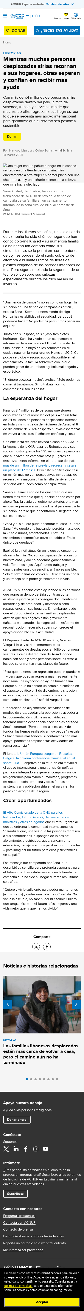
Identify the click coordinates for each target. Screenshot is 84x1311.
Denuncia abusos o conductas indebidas (33, 1236)
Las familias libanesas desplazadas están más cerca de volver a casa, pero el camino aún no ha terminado (40, 1054)
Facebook (26, 1149)
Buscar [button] (57, 18)
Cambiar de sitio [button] (57, 4)
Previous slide (7, 1004)
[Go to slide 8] (58, 1080)
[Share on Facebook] (47, 946)
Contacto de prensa (18, 1229)
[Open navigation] (5, 16)
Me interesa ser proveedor (23, 1250)
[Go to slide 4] (41, 1080)
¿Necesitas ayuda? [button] (59, 30)
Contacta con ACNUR (19, 1222)
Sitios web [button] (76, 18)
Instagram (36, 1149)
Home (7, 42)
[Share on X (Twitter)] (36, 946)
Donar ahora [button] (16, 1119)
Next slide (76, 1004)
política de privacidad (18, 1285)
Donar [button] (66, 18)
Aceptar (42, 1302)
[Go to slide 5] (45, 1080)
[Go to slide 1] (28, 1080)
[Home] (25, 16)
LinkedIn (16, 1149)
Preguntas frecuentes (19, 1215)
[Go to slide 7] (54, 1080)
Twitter (6, 1149)
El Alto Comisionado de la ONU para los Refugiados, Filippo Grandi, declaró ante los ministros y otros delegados (36, 817)
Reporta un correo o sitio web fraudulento (34, 1243)
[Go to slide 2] (32, 1080)
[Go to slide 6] (49, 1080)
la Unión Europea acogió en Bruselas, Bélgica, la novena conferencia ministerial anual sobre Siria (39, 758)
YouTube (45, 1149)
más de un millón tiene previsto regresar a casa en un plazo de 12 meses (40, 468)
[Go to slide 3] (36, 1080)
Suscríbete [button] (15, 1193)
